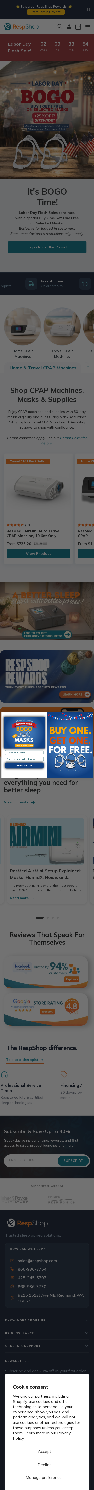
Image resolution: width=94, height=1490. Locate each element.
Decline (45, 1464)
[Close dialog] (90, 715)
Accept (44, 1451)
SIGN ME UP (24, 765)
